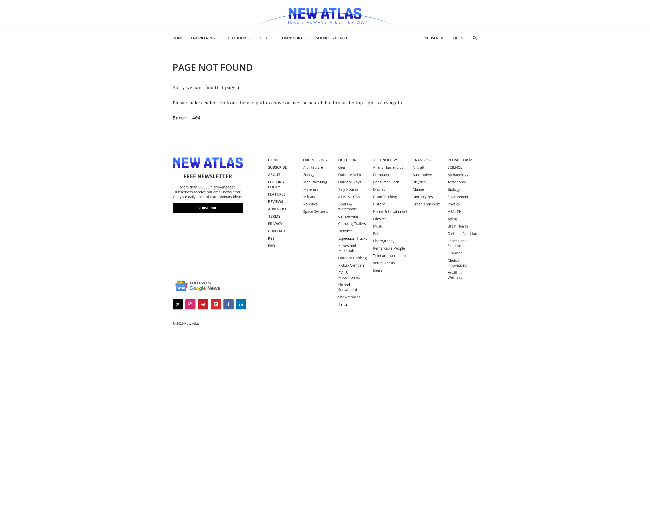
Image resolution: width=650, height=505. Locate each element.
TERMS (274, 216)
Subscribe (207, 207)
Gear (342, 167)
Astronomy (457, 182)
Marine (418, 189)
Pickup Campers (351, 265)
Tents (343, 304)
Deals (377, 270)
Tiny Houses (348, 189)
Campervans (348, 216)
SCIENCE (455, 167)
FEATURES (277, 194)
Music (378, 226)
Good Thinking (385, 196)
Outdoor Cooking (352, 257)
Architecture (313, 167)
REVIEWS (275, 201)
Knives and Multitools (347, 248)
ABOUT (274, 174)
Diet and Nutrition (462, 233)
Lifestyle (380, 218)
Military (309, 196)
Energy (308, 174)
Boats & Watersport (347, 206)
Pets (376, 233)
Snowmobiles (349, 296)
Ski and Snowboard (347, 287)
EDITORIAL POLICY (277, 184)
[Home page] (325, 15)
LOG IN (457, 38)
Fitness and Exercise (457, 243)
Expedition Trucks (352, 238)
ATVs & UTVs (349, 196)
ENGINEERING (203, 38)
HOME (178, 38)
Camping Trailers (352, 223)
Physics (454, 204)
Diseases (455, 253)
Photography (383, 240)
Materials (310, 189)
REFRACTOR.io (460, 160)
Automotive (422, 174)
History (379, 204)
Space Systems (315, 211)
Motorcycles (423, 196)
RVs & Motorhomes (349, 275)
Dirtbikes (345, 231)
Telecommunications (390, 255)
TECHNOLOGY (385, 160)
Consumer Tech (386, 182)
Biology (454, 189)
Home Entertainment (390, 211)
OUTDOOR (237, 38)
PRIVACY (275, 223)
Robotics (310, 204)
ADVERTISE (277, 208)
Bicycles (419, 182)
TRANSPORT (292, 38)
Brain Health (458, 226)
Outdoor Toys (349, 182)
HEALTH (454, 211)
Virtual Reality (384, 262)
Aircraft (419, 167)
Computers (382, 174)
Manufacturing (315, 182)
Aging (452, 218)
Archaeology (458, 174)
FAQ (271, 245)
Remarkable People (389, 248)
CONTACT (277, 231)
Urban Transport (426, 204)
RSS (271, 238)
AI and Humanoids (388, 167)
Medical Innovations (457, 263)
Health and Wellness (456, 275)
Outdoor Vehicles (352, 174)
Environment (458, 196)
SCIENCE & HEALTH (332, 38)
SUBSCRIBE (434, 38)
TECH (263, 38)
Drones (379, 189)
